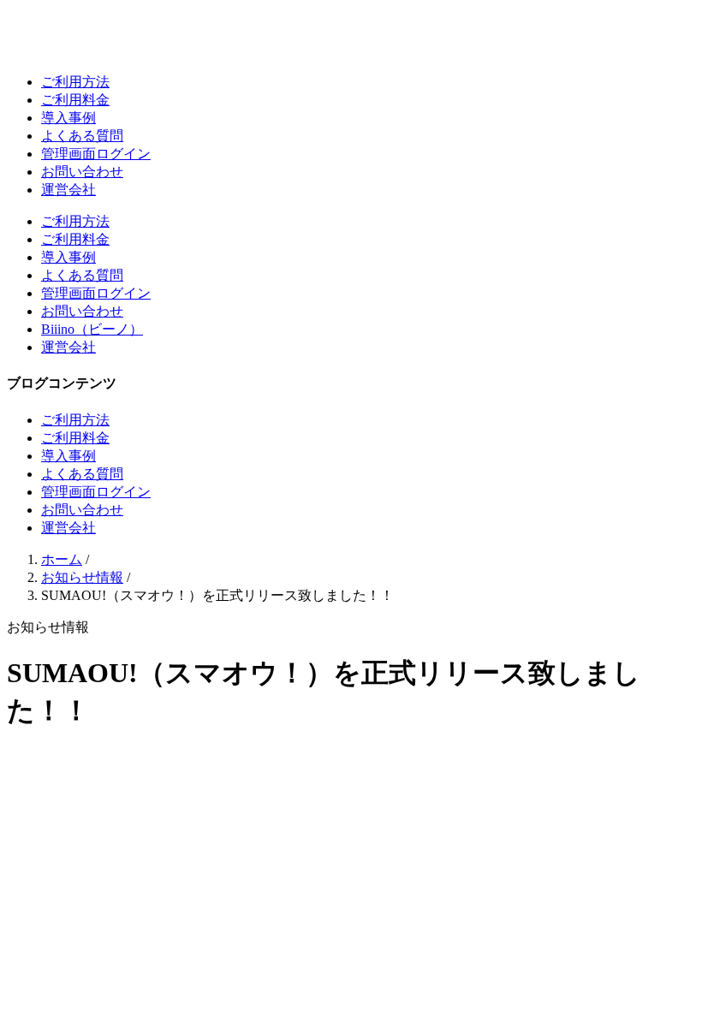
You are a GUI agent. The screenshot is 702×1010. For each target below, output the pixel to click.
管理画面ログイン (96, 153)
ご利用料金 (75, 99)
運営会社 (68, 189)
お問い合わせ (82, 171)
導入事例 (68, 117)
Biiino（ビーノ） (92, 329)
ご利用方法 (75, 81)
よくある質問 (82, 135)
